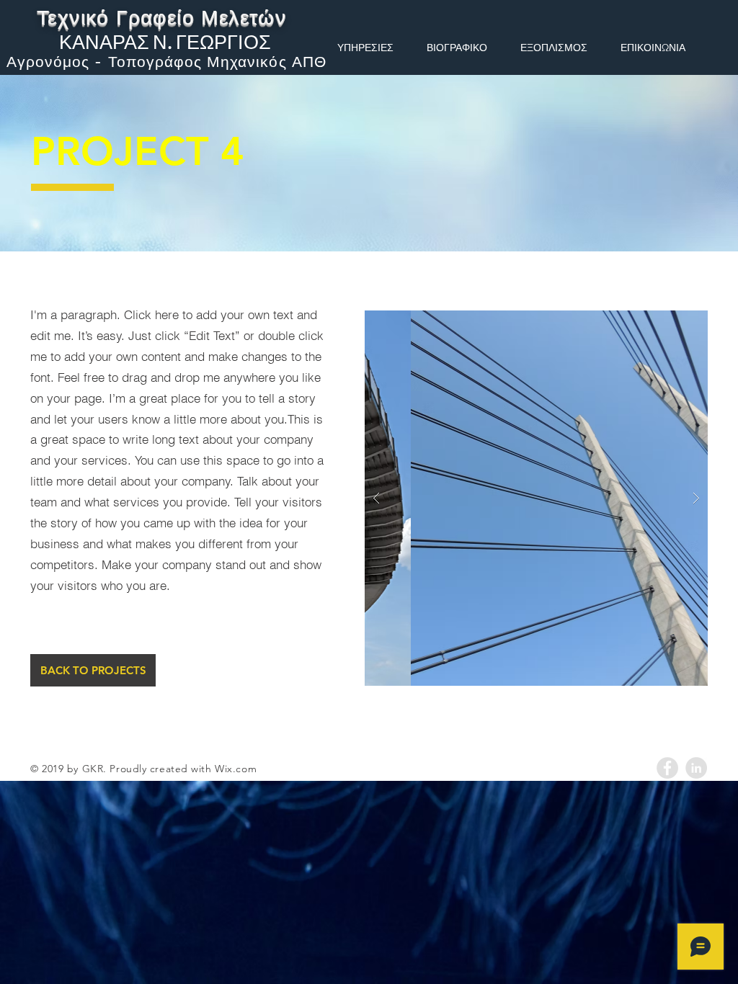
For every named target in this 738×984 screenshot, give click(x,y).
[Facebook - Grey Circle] (667, 768)
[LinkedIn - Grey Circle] (696, 768)
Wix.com (236, 768)
